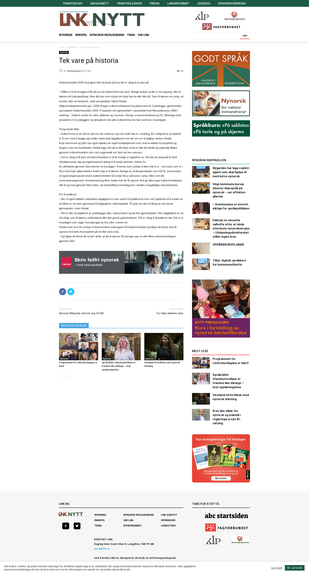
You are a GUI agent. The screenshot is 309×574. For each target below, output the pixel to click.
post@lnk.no (102, 548)
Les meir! (276, 567)
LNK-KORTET (169, 514)
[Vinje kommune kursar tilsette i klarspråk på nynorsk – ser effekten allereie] (201, 188)
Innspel (99, 520)
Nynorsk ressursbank (138, 514)
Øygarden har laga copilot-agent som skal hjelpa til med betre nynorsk (231, 172)
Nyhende (72, 47)
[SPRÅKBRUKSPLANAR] (201, 248)
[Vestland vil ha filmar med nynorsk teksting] (163, 346)
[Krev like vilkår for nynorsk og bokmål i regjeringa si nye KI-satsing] (201, 414)
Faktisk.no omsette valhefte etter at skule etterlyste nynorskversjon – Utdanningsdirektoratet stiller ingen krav (231, 228)
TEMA (98, 525)
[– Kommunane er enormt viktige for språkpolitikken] (201, 208)
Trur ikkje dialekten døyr (169, 313)
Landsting (168, 525)
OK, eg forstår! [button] (294, 567)
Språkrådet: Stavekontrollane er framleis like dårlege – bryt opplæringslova (119, 366)
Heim (61, 47)
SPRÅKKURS (168, 520)
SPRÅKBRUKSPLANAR (228, 244)
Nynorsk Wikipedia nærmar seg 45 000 (81, 313)
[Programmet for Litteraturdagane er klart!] (78, 346)
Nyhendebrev (132, 525)
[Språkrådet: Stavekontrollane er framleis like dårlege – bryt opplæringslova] (121, 346)
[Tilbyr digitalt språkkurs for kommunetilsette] (201, 264)
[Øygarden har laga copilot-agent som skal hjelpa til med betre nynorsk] (201, 172)
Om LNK (128, 520)
